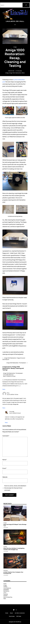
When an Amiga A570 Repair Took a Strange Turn (14, 525)
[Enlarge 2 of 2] (25, 108)
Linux (4, 592)
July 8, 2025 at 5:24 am (15, 413)
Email (4, 468)
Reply (3, 389)
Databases (6, 589)
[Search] (26, 5)
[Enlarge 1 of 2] (12, 108)
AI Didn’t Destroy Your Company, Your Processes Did (13, 573)
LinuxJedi (11, 411)
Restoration (18, 73)
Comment (5, 436)
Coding (5, 546)
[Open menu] (15, 25)
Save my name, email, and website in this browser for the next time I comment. (15, 488)
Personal (5, 570)
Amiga (15, 47)
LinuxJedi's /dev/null (15, 21)
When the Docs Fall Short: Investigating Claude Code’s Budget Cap (13, 549)
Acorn (4, 583)
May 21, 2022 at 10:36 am (9, 376)
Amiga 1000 (12, 73)
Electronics (6, 591)
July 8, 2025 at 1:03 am (12, 394)
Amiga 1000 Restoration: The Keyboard (16, 362)
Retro (23, 73)
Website (4, 477)
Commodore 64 (7, 588)
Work (4, 598)
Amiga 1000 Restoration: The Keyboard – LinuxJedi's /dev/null (13, 373)
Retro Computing (7, 597)
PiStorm (5, 595)
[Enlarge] (25, 174)
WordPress (18, 621)
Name (4, 459)
